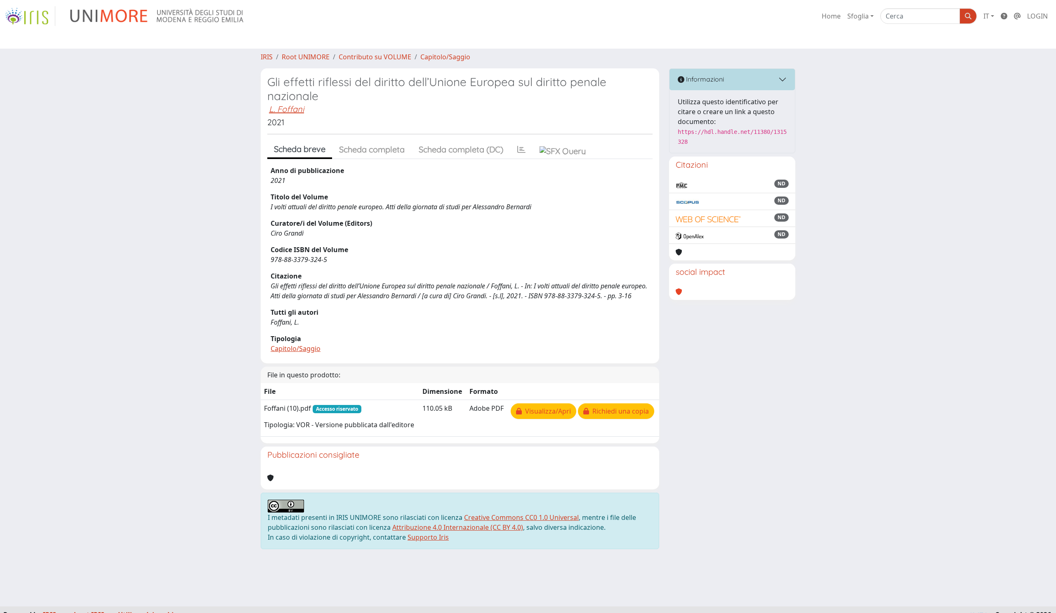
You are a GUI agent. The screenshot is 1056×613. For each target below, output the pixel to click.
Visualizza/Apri (546, 411)
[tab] (521, 149)
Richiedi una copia (619, 411)
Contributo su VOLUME (375, 56)
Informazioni (704, 79)
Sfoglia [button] (858, 16)
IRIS (267, 56)
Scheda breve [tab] (299, 149)
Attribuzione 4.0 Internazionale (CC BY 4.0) (457, 527)
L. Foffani (286, 109)
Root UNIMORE (306, 56)
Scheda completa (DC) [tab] (461, 149)
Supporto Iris (428, 537)
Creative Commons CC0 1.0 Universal (521, 517)
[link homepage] (30, 16)
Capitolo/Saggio (445, 56)
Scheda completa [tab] (372, 149)
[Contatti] (1017, 16)
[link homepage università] (157, 16)
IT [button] (986, 16)
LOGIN (1037, 16)
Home (831, 16)
